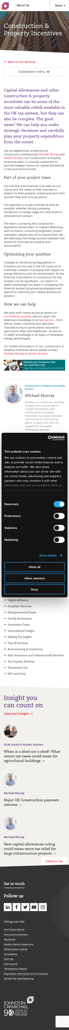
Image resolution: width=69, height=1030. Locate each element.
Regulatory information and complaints (26, 973)
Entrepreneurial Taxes (22, 612)
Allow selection (34, 578)
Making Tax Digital (19, 637)
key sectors (46, 320)
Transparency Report (15, 968)
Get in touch (14, 883)
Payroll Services (18, 643)
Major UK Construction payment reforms (31, 802)
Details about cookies (15, 949)
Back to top (55, 861)
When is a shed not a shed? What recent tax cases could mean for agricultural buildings (32, 756)
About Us (23, 5)
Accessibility (10, 954)
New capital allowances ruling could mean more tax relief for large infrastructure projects (30, 848)
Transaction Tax (18, 667)
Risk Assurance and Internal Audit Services (36, 655)
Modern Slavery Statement (19, 944)
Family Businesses (20, 618)
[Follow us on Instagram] (43, 907)
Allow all (34, 567)
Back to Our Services (21, 62)
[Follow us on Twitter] (25, 907)
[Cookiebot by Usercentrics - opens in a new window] (49, 438)
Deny (34, 589)
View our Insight (16, 713)
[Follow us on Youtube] (34, 907)
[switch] (59, 516)
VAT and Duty (16, 673)
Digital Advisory (18, 600)
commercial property (18, 316)
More (58, 5)
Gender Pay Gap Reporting (19, 978)
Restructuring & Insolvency (25, 649)
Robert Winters (13, 158)
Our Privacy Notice (14, 929)
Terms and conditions (16, 934)
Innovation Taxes (19, 624)
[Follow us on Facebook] (17, 907)
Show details (48, 555)
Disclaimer (10, 939)
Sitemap (8, 959)
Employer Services (20, 606)
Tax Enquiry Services (21, 661)
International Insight (21, 630)
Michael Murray (49, 154)
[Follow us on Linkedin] (8, 907)
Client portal (10, 963)
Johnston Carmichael (5, 6)
